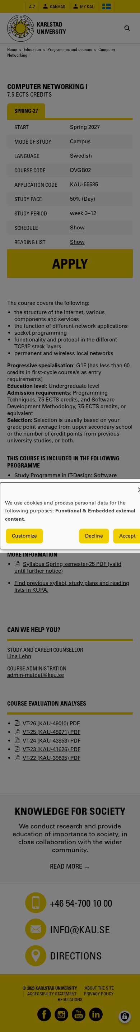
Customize (24, 536)
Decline (94, 536)
